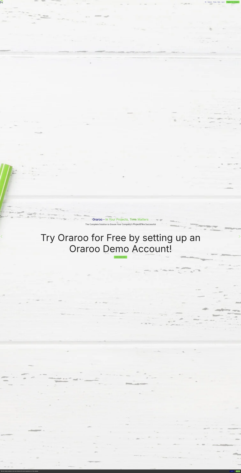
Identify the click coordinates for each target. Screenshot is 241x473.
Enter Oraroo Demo (120, 257)
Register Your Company (232, 2)
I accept (237, 471)
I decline (231, 471)
